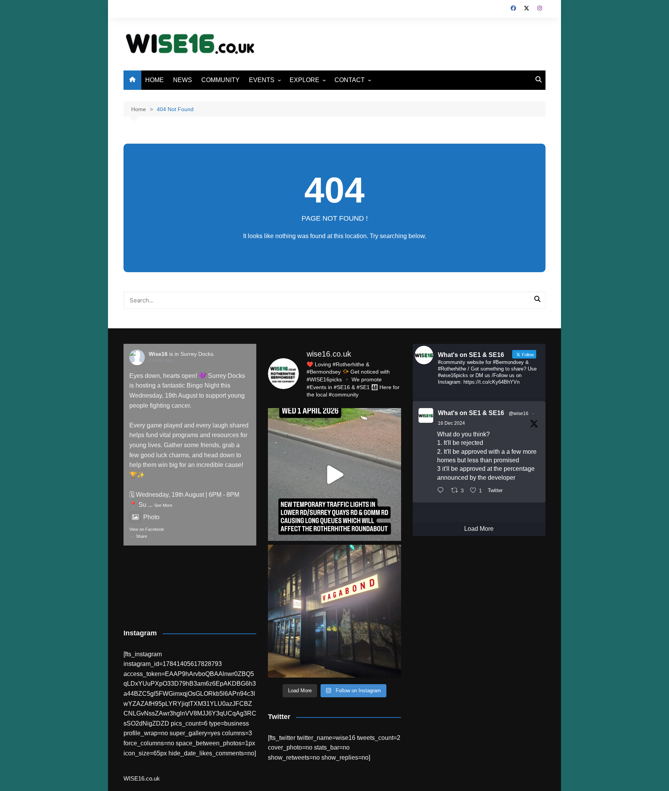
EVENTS (261, 80)
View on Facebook (146, 529)
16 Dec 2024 (451, 423)
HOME (154, 80)
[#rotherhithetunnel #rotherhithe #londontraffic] (334, 474)
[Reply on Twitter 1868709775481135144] (442, 491)
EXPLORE (304, 80)
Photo (151, 517)
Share (141, 536)
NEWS (182, 80)
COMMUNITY (220, 80)
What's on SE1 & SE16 (471, 413)
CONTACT (349, 80)
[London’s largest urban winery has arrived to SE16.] (334, 611)
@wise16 (518, 413)
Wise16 (158, 354)
